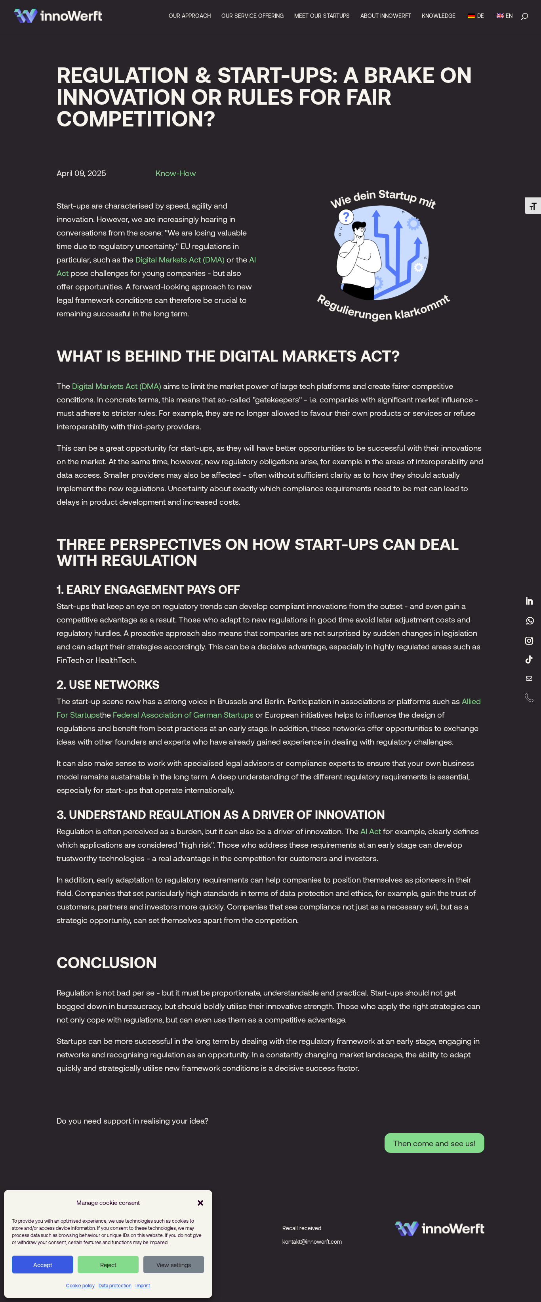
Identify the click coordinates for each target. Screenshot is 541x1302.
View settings (173, 1264)
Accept (42, 1264)
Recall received (301, 1228)
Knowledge (438, 16)
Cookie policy (80, 1285)
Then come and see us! (434, 1143)
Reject (108, 1264)
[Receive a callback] (529, 697)
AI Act (370, 831)
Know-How (176, 173)
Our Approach (190, 16)
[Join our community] (530, 621)
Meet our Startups (322, 16)
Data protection (115, 1285)
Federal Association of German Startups (183, 714)
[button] (200, 1202)
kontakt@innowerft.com (312, 1241)
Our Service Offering (252, 16)
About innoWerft (385, 16)
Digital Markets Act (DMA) (180, 259)
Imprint (142, 1285)
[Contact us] (529, 679)
